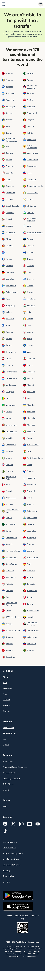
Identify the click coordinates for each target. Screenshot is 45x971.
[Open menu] (40, 4)
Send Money (8, 728)
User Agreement (10, 842)
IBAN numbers (9, 773)
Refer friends (8, 784)
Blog (5, 683)
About (5, 677)
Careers (6, 700)
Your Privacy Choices (12, 859)
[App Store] (18, 906)
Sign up (6, 745)
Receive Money (9, 733)
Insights (6, 790)
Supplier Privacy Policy (13, 853)
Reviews (6, 711)
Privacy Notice (9, 848)
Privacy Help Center (11, 865)
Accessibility (8, 876)
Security (6, 871)
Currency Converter (11, 779)
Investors (7, 705)
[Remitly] (3, 4)
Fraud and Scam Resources (15, 767)
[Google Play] (18, 895)
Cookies (6, 882)
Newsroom (7, 688)
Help (5, 806)
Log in (5, 739)
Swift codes (8, 761)
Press (5, 694)
